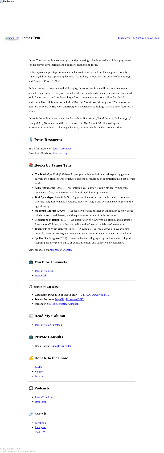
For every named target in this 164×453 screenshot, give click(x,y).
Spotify (63, 303)
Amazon (54, 249)
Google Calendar (61, 345)
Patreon (122, 38)
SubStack (141, 38)
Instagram (40, 427)
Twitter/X (40, 432)
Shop (156, 38)
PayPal (39, 367)
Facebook (40, 422)
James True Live (44, 270)
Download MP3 (100, 294)
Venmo (39, 371)
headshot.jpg (60, 153)
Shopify (66, 249)
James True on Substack (48, 324)
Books (150, 38)
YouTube (131, 38)
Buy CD (85, 294)
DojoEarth (41, 275)
